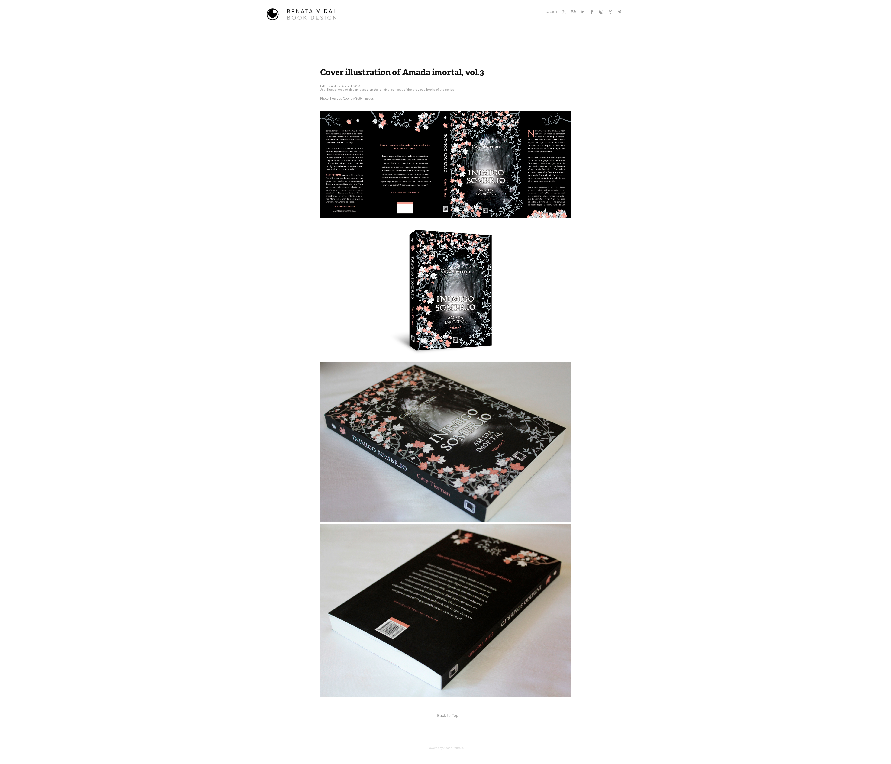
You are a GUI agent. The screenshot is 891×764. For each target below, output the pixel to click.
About (551, 12)
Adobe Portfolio (453, 748)
